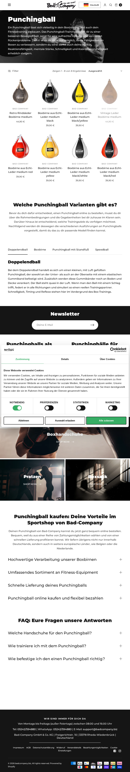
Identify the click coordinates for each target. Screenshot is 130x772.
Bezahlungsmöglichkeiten (95, 747)
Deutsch (94, 5)
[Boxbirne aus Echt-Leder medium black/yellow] (79, 91)
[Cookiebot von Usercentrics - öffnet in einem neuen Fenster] (112, 349)
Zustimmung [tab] (23, 359)
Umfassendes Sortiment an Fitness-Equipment (53, 572)
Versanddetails (74, 747)
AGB (28, 747)
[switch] (49, 408)
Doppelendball (18, 249)
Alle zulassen (106, 420)
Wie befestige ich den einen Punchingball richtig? (56, 659)
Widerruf (60, 747)
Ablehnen (23, 420)
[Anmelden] (105, 5)
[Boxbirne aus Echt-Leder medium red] (20, 146)
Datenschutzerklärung (43, 747)
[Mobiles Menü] (11, 4)
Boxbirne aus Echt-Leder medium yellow (50, 172)
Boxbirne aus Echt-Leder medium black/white (80, 172)
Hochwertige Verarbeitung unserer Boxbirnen (52, 559)
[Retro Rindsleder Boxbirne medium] (20, 91)
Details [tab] (65, 359)
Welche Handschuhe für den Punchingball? (50, 633)
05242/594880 (26, 729)
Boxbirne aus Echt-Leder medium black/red (109, 172)
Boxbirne (40, 249)
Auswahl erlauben (65, 420)
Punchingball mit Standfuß (70, 249)
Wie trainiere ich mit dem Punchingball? (47, 646)
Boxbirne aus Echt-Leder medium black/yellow (80, 117)
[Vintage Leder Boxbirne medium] (109, 91)
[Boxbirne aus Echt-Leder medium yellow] (50, 146)
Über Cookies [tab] (107, 359)
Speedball (102, 249)
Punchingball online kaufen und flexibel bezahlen (55, 598)
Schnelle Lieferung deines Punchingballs (47, 585)
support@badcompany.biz (100, 729)
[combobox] (90, 5)
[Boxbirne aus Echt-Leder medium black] (50, 91)
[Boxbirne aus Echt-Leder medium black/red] (109, 146)
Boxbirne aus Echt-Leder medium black (50, 117)
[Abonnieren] (94, 325)
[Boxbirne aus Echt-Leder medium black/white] (79, 146)
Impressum (18, 747)
